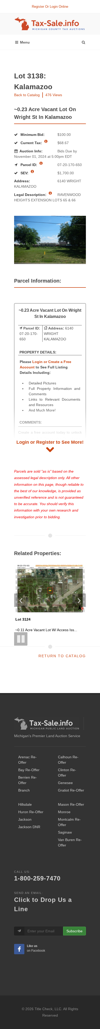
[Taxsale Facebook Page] (19, 949)
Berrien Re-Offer (27, 780)
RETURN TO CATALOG (62, 656)
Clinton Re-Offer (67, 772)
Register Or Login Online (50, 7)
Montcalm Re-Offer (69, 822)
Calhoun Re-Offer (68, 759)
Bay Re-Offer (28, 770)
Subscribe (74, 931)
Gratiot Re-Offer (71, 790)
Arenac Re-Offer (27, 759)
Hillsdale (25, 804)
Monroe (64, 812)
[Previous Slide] (20, 600)
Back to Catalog (27, 95)
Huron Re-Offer (30, 812)
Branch (24, 790)
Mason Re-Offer (71, 804)
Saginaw (65, 832)
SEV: (24, 173)
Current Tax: (31, 143)
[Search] (83, 41)
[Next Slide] (79, 600)
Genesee (65, 783)
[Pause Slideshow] (20, 639)
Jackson (25, 819)
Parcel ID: (28, 165)
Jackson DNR (29, 827)
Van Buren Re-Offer (70, 842)
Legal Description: (30, 195)
